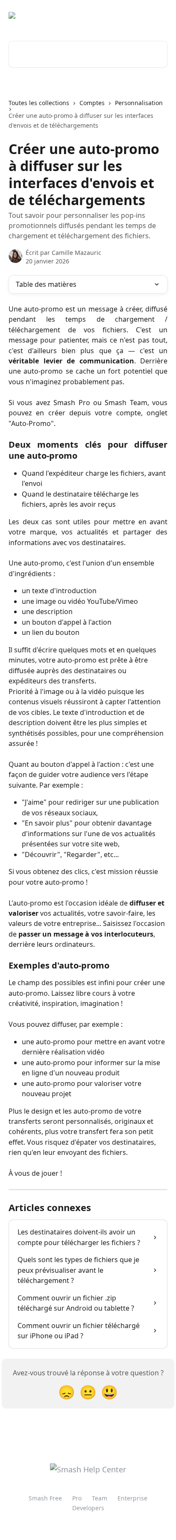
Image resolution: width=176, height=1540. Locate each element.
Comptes (92, 103)
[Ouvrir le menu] (159, 15)
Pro (77, 1498)
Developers (88, 1508)
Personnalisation (139, 103)
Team (99, 1498)
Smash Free (45, 1498)
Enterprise (132, 1498)
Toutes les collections (39, 103)
